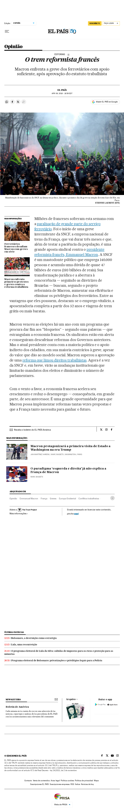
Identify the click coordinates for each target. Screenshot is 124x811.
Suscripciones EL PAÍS (39, 784)
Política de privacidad (84, 781)
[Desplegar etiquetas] (112, 498)
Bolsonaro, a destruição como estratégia (34, 638)
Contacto (28, 781)
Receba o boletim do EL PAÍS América (32, 429)
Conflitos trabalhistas (88, 498)
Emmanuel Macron (29, 498)
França (44, 498)
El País (62, 90)
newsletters (13, 699)
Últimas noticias (14, 632)
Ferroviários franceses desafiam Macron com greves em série (16, 248)
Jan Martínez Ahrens (40, 454)
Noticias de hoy (87, 784)
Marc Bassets (57, 454)
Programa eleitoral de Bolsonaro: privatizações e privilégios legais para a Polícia (56, 660)
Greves (53, 498)
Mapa (96, 781)
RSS (72, 784)
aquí (76, 513)
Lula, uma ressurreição (24, 644)
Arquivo (71, 699)
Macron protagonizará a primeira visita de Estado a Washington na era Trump (70, 448)
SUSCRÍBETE (94, 23)
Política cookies (67, 781)
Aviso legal (55, 781)
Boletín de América (17, 707)
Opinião (13, 46)
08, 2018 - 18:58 (62, 93)
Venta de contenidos (41, 781)
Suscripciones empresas (60, 784)
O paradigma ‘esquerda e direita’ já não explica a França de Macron (68, 470)
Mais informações (18, 513)
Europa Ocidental (67, 498)
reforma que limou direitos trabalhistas (54, 360)
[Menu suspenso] (7, 31)
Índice (77, 784)
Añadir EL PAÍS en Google (107, 102)
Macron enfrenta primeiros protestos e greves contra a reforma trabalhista (16, 283)
